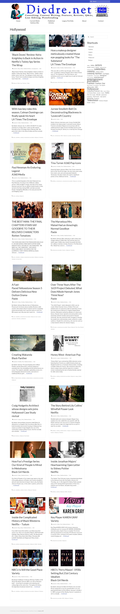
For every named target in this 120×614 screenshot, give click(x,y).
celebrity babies (100, 71)
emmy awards (90, 77)
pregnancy (89, 96)
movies (73, 82)
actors (14, 137)
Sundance (96, 98)
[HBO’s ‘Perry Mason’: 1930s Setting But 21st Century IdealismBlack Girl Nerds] (66, 558)
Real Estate (26, 435)
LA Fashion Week (91, 93)
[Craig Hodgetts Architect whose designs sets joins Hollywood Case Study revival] (27, 393)
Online (21, 68)
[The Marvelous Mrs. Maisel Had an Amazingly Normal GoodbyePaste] (66, 209)
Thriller (28, 83)
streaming (74, 135)
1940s (88, 65)
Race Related (81, 327)
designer (69, 430)
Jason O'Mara (106, 91)
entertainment (57, 135)
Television (24, 83)
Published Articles (27, 68)
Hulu (76, 327)
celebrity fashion (29, 378)
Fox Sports (102, 85)
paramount (14, 318)
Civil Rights (106, 74)
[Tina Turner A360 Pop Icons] (66, 151)
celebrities (18, 137)
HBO (62, 135)
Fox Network (96, 85)
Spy (21, 83)
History (69, 327)
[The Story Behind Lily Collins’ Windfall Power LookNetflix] (66, 393)
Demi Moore (60, 82)
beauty (97, 67)
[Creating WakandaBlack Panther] (27, 343)
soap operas (103, 96)
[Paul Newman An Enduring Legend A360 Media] (27, 153)
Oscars (76, 82)
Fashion (63, 250)
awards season (91, 67)
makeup (69, 82)
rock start (79, 181)
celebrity (22, 137)
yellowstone (23, 318)
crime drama (96, 75)
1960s (92, 65)
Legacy (58, 358)
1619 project (54, 327)
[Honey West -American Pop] (66, 343)
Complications (90, 75)
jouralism (70, 135)
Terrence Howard (103, 100)
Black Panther (18, 378)
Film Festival (89, 85)
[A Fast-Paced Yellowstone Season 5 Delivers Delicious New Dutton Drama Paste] (27, 272)
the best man (19, 259)
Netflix (18, 83)
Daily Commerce (16, 435)
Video (58, 119)
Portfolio (62, 67)
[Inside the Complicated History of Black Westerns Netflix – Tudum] (27, 505)
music (102, 93)
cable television (103, 67)
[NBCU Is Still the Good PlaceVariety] (27, 558)
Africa (14, 378)
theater (89, 102)
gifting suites (90, 87)
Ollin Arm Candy (91, 94)
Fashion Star (100, 83)
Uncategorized (35, 68)
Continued (25, 78)
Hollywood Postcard (93, 91)
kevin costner (38, 316)
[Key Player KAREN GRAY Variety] (66, 505)
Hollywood (15, 83)
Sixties (80, 376)
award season (54, 82)
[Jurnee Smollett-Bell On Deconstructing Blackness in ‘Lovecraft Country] (66, 97)
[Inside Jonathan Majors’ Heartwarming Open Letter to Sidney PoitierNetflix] (66, 449)
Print (19, 177)
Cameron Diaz (90, 69)
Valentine (93, 102)
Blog (19, 68)
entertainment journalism (29, 137)
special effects (81, 82)
